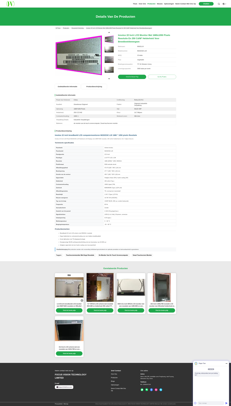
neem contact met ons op (185, 4)
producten (151, 4)
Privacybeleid (58, 404)
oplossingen (169, 4)
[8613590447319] (142, 390)
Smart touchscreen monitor (142, 255)
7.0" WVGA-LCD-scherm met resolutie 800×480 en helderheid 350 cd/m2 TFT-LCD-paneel (100, 305)
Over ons (114, 374)
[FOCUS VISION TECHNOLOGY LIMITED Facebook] (151, 390)
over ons (142, 4)
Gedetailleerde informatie (67, 86)
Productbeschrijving (94, 86)
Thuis (135, 4)
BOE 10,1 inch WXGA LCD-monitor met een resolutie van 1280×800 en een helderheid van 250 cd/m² (131, 305)
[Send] (226, 403)
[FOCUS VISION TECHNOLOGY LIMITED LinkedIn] (156, 390)
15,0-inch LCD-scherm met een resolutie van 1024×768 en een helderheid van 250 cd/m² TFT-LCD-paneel (69, 348)
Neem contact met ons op (118, 389)
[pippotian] (160, 390)
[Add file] (195, 403)
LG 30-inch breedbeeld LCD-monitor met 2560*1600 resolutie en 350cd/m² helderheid (69, 305)
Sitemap (66, 404)
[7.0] (100, 287)
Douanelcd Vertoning (78, 28)
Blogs (113, 381)
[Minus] (226, 363)
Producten (66, 28)
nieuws (160, 4)
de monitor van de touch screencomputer (113, 255)
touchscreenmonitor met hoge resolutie (80, 255)
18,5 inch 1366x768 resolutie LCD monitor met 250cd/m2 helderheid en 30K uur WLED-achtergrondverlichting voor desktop (162, 305)
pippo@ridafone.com (65, 387)
